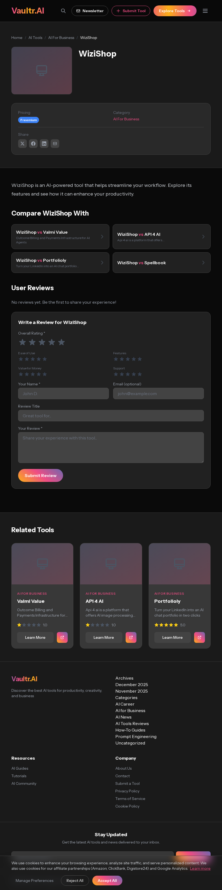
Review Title (29, 406)
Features (119, 353)
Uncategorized (130, 743)
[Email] (55, 143)
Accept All (107, 880)
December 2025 (131, 684)
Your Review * (30, 428)
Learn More (35, 637)
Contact (122, 775)
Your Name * (29, 384)
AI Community (23, 783)
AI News (123, 717)
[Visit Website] (62, 637)
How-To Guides (130, 730)
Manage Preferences (34, 880)
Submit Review (41, 475)
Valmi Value (30, 601)
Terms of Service (130, 798)
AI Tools (35, 37)
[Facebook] (33, 143)
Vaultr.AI (27, 11)
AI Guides (19, 768)
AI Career (125, 704)
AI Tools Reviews (132, 723)
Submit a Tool (127, 783)
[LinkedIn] (44, 143)
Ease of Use (26, 353)
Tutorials (18, 775)
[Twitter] (22, 143)
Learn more (200, 868)
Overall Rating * (31, 333)
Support (119, 368)
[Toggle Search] (63, 11)
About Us (123, 768)
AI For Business (61, 37)
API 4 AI (94, 601)
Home (16, 37)
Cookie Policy (127, 806)
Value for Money (29, 368)
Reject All (75, 880)
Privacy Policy (127, 791)
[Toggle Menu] (205, 10)
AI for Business (130, 710)
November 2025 (131, 691)
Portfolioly (167, 601)
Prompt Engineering (135, 736)
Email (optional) (127, 384)
